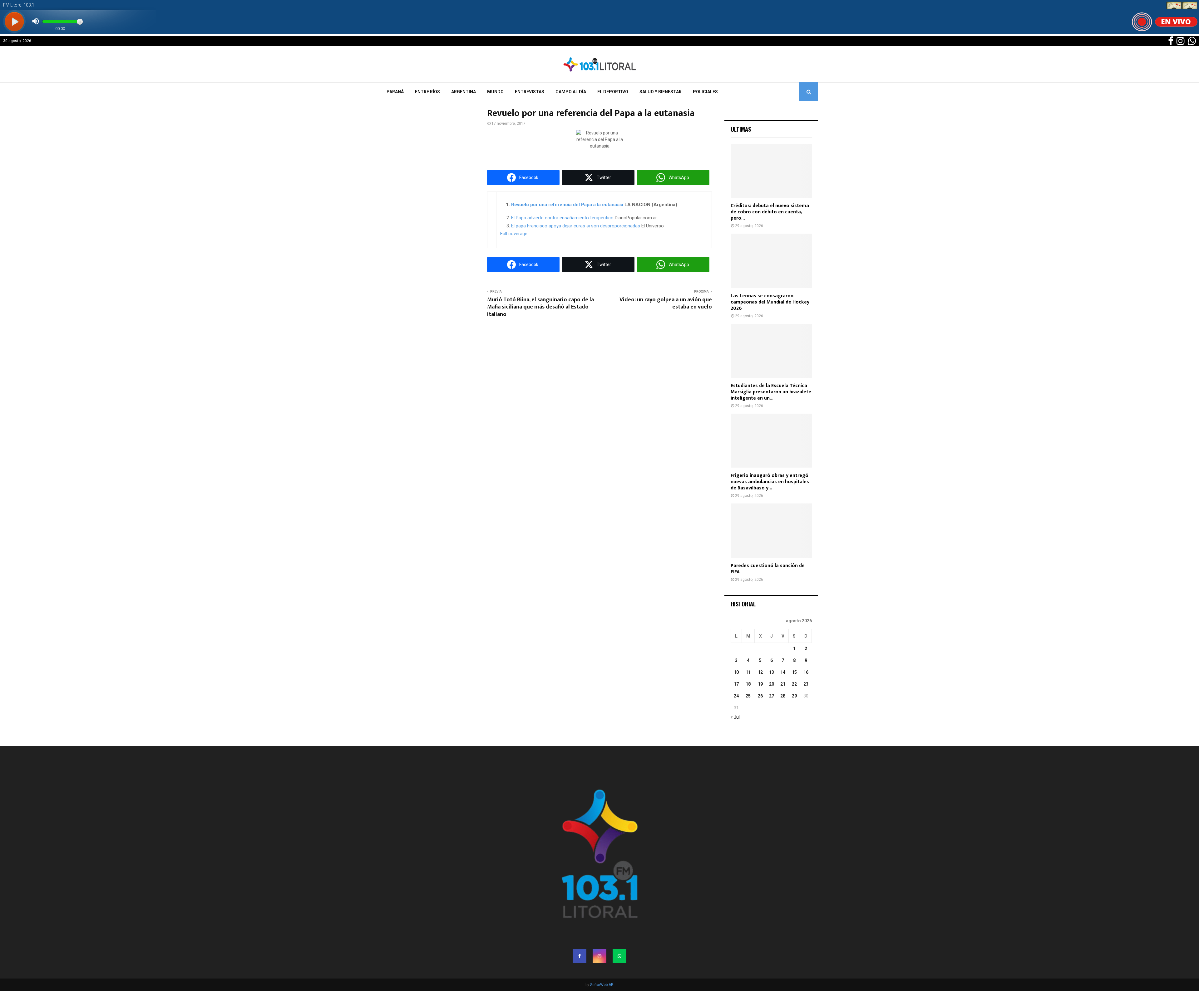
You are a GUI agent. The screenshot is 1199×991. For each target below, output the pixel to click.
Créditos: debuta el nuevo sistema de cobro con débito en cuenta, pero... (770, 212)
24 (736, 695)
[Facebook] (579, 956)
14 (782, 672)
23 (805, 684)
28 (782, 695)
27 (771, 695)
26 (760, 695)
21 (782, 684)
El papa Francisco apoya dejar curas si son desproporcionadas (575, 226)
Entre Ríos (427, 91)
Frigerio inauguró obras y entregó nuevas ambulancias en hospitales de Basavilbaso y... (770, 481)
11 (748, 672)
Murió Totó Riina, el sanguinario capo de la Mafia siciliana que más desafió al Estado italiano (540, 307)
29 (794, 695)
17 (736, 684)
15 (794, 672)
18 (748, 684)
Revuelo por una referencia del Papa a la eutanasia (567, 204)
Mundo (495, 91)
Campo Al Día (570, 91)
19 (760, 684)
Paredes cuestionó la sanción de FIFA (768, 568)
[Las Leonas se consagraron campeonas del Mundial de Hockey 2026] (771, 261)
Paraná (395, 91)
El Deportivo (612, 91)
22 (794, 684)
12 (760, 672)
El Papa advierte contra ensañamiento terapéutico (562, 218)
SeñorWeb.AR (602, 985)
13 (771, 672)
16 (805, 672)
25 (748, 695)
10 (736, 672)
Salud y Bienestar (660, 91)
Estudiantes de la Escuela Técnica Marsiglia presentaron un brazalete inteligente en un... (771, 391)
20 (771, 684)
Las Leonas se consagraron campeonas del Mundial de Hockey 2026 (770, 302)
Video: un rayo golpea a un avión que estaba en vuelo (665, 303)
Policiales (705, 91)
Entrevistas (529, 91)
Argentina (463, 91)
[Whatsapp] (619, 956)
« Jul (735, 717)
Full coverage (513, 233)
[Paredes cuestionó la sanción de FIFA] (771, 530)
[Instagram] (599, 956)
